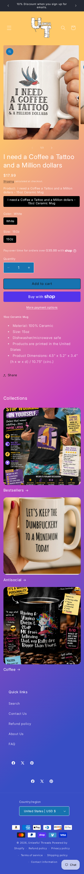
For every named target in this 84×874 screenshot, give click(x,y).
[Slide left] (32, 148)
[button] (9, 28)
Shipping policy (57, 855)
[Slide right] (51, 148)
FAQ (12, 744)
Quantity (9, 259)
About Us (16, 734)
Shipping (8, 181)
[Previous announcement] (8, 5)
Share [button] (12, 375)
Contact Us (18, 714)
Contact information (44, 861)
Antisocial (12, 580)
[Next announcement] (76, 5)
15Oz (10, 239)
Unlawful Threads (39, 842)
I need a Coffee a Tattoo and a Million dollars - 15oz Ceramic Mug (41, 201)
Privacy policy (60, 848)
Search (14, 703)
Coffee (9, 669)
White (10, 221)
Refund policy (20, 724)
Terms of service (32, 855)
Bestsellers (13, 490)
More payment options (42, 307)
